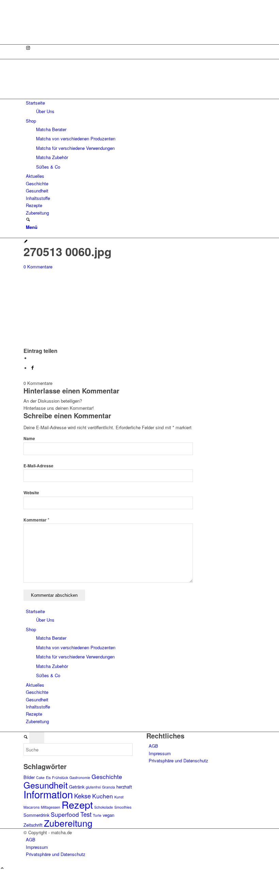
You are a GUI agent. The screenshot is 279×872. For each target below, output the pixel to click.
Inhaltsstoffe (38, 706)
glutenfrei (93, 787)
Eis (48, 777)
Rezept (77, 804)
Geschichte (37, 692)
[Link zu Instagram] (28, 48)
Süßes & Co (48, 675)
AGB (153, 746)
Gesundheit (37, 699)
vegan (108, 815)
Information (48, 794)
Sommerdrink (36, 815)
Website (31, 493)
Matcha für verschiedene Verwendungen (75, 656)
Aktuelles (35, 685)
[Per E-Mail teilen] (32, 358)
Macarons (31, 807)
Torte (97, 815)
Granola (108, 787)
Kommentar (36, 520)
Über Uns (45, 620)
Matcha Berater (51, 638)
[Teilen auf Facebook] (32, 368)
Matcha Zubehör (52, 666)
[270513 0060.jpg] (25, 241)
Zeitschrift (33, 825)
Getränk (76, 786)
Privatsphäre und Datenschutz (178, 760)
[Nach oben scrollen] (2, 868)
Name (29, 438)
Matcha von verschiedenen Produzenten (75, 647)
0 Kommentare (37, 266)
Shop (31, 629)
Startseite (35, 611)
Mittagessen (50, 807)
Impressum (160, 753)
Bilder (29, 777)
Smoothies (122, 807)
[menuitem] (141, 107)
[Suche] (28, 220)
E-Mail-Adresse (38, 466)
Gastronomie (79, 777)
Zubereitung (37, 721)
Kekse (82, 795)
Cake (40, 777)
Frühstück (60, 777)
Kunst (119, 796)
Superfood (65, 814)
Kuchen (102, 796)
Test (86, 814)
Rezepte (34, 714)
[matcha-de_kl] (74, 95)
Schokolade (103, 807)
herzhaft (124, 786)
